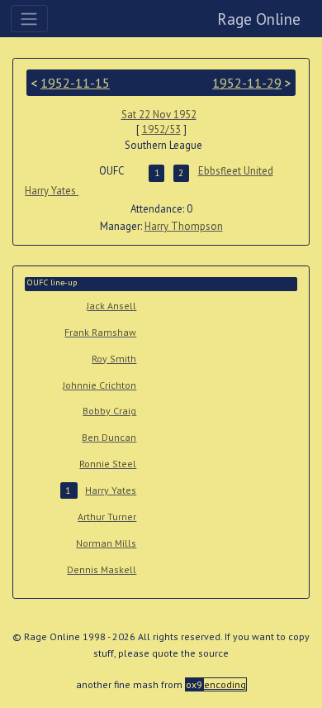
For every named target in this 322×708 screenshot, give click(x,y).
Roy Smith (114, 358)
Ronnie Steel (107, 463)
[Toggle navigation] (29, 18)
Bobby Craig (109, 410)
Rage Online (259, 18)
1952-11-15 (75, 82)
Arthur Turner (107, 516)
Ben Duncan (109, 437)
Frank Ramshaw (100, 332)
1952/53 (161, 129)
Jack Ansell (111, 305)
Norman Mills (106, 543)
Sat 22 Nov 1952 (159, 115)
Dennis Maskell (101, 569)
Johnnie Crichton (99, 385)
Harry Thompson (183, 226)
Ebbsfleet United (235, 171)
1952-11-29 (247, 82)
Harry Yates (51, 191)
